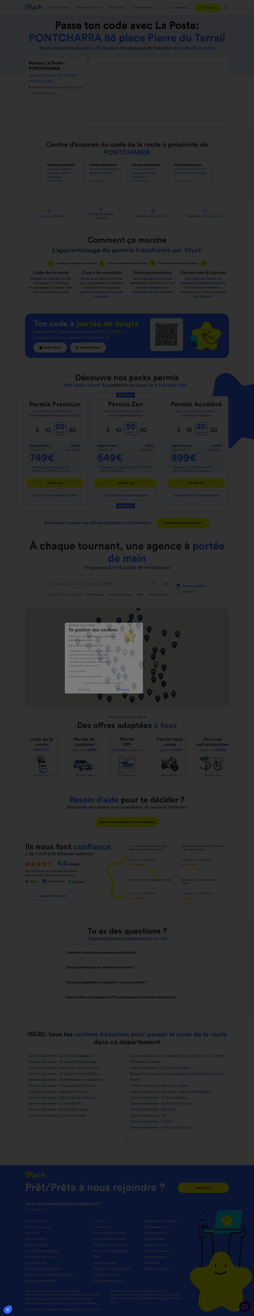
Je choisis (107, 689)
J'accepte (147, 689)
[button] (7, 1309)
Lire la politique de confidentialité (108, 676)
